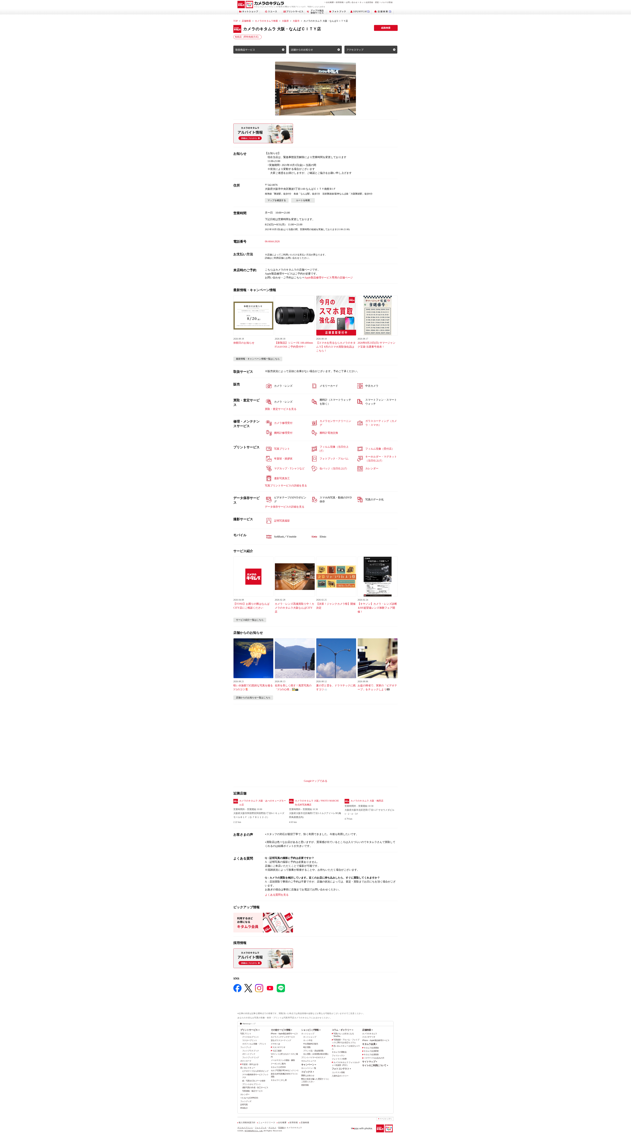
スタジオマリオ (278, 1047)
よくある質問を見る (277, 894)
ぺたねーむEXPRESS (249, 1098)
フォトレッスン (338, 1055)
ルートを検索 (303, 200)
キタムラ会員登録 (371, 1048)
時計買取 (307, 1047)
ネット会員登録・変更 (369, 2)
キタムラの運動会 (339, 1052)
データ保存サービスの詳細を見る (284, 506)
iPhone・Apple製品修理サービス (284, 1033)
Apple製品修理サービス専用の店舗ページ (328, 277)
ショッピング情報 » (310, 1030)
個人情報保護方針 (247, 1122)
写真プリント (245, 1033)
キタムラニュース (308, 1061)
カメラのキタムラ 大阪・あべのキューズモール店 (262, 803)
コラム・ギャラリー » (342, 1030)
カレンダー (244, 1094)
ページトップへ (386, 1119)
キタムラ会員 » (369, 1044)
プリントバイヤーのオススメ (313, 1057)
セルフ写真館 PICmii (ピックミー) (284, 1070)
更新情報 (305, 1085)
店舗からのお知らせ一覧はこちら (253, 697)
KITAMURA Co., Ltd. (254, 1131)
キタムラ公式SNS (278, 1067)
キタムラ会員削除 (371, 1054)
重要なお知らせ (307, 1075)
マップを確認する (277, 200)
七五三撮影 (277, 1051)
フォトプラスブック (250, 1051)
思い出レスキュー (247, 1068)
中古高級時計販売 (310, 1044)
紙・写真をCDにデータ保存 (253, 1081)
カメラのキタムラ (369, 1033)
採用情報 (340, 2)
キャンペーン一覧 (308, 1068)
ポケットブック (248, 1054)
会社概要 (330, 2)
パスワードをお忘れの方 (374, 1058)
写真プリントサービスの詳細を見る (286, 485)
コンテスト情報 (338, 1072)
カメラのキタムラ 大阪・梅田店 (367, 801)
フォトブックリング (250, 1057)
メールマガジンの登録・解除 (283, 1060)
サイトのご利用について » (375, 1065)
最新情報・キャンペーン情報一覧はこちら (258, 359)
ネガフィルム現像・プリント (254, 1044)
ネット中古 (307, 1040)
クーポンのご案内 (278, 1064)
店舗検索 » (367, 1030)
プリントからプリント (251, 1084)
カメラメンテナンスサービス (283, 1037)
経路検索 (385, 28)
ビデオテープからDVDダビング (255, 1071)
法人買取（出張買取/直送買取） (316, 1054)
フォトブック (245, 1047)
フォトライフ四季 (339, 1059)
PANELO (243, 1108)
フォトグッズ (245, 1101)
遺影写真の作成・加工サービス (255, 1087)
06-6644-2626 (272, 241)
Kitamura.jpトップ (249, 1024)
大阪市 (296, 21)
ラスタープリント (249, 1040)
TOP (235, 21)
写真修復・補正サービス (252, 1091)
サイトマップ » (369, 1061)
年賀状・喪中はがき (250, 1064)
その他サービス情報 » (281, 1030)
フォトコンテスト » (341, 1068)
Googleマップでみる (315, 781)
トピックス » (307, 1071)
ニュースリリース (266, 1122)
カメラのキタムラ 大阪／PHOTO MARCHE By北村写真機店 (317, 803)
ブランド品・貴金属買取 (313, 1051)
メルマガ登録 (387, 2)
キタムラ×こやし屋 (279, 1080)
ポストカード (245, 1061)
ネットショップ (307, 1033)
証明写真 (244, 1104)
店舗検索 (246, 21)
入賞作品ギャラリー (340, 1076)
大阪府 (285, 21)
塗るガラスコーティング (281, 1040)
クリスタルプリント (250, 1037)
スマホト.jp (275, 1044)
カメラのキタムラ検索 (266, 21)
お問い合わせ (352, 2)
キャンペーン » (308, 1064)
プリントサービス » (249, 1030)
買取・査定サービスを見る (280, 409)
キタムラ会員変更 (371, 1051)
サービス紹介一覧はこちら (250, 620)
